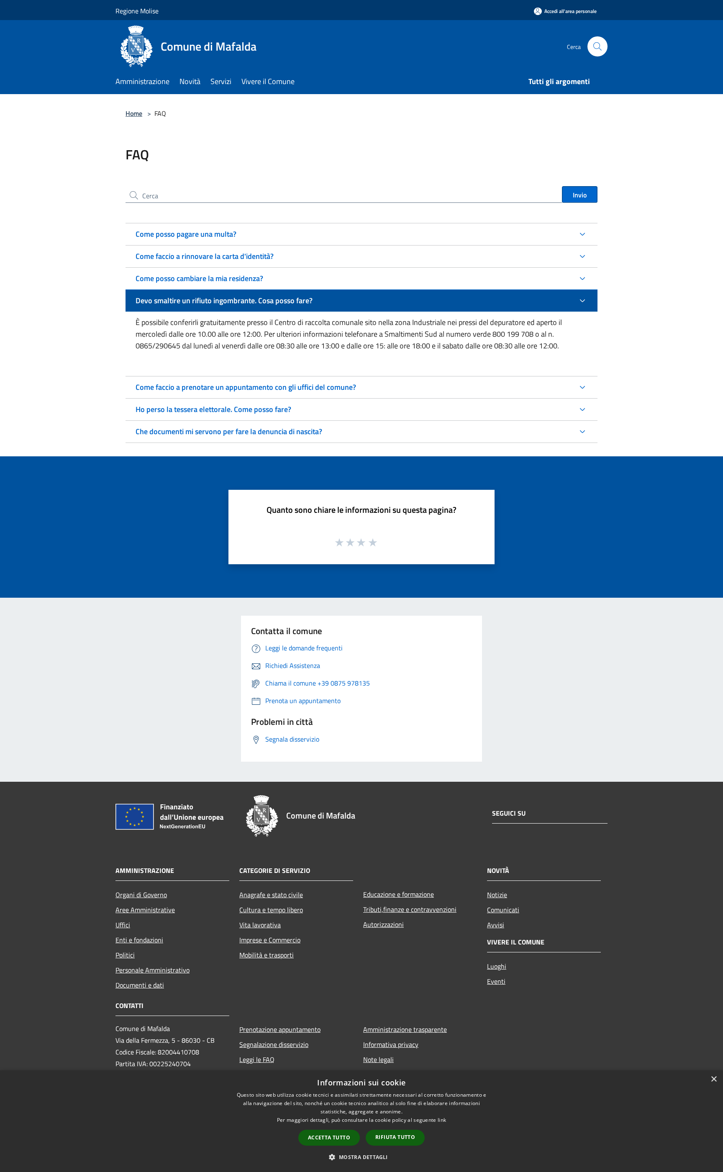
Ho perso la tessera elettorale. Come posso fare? (213, 409)
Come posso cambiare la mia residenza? (199, 278)
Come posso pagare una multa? (186, 234)
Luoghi (496, 966)
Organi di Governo (141, 895)
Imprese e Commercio (269, 940)
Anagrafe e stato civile (271, 895)
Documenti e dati (139, 985)
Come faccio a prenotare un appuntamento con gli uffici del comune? (246, 387)
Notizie (497, 895)
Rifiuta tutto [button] (395, 1137)
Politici (125, 955)
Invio (580, 195)
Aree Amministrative (145, 910)
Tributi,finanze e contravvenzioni (409, 909)
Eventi (496, 981)
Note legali (378, 1059)
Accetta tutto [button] (329, 1137)
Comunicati (503, 910)
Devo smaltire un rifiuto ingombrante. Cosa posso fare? (224, 300)
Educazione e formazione (398, 894)
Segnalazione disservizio (273, 1044)
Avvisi (495, 925)
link (442, 1119)
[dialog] (361, 1121)
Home (134, 113)
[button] (361, 1157)
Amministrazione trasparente (405, 1029)
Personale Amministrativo (152, 970)
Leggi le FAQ (256, 1059)
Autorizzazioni (383, 924)
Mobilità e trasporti (266, 955)
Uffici (122, 925)
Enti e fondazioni (139, 940)
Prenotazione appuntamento (279, 1029)
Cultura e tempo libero (271, 910)
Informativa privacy (390, 1044)
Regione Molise (137, 11)
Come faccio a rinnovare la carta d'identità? (205, 256)
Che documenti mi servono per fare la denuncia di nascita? (229, 431)
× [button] (713, 1079)
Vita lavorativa (260, 925)
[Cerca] (597, 46)
